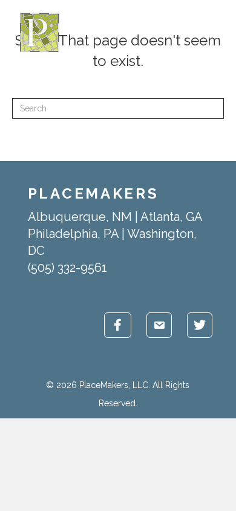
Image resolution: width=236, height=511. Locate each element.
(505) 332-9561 (67, 267)
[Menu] (218, 32)
